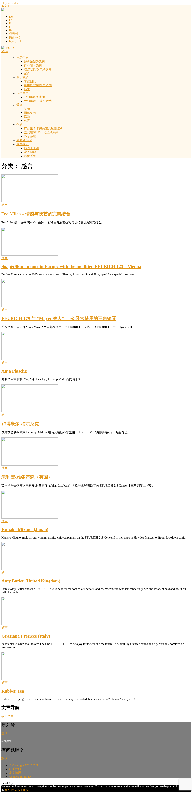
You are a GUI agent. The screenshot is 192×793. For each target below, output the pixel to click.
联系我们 (22, 144)
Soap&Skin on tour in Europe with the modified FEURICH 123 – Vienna (71, 266)
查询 (5, 733)
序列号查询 (31, 148)
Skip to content (10, 3)
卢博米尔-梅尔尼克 (20, 423)
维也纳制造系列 (34, 61)
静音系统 (30, 136)
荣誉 (19, 104)
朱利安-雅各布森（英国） (27, 477)
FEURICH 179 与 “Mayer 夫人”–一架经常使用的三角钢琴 (59, 318)
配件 (27, 73)
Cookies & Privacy (20, 776)
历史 (27, 89)
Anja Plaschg (14, 371)
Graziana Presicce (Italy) (26, 636)
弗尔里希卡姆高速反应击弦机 (43, 128)
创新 (19, 124)
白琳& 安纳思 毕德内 (38, 85)
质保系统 (30, 156)
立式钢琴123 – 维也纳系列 (41, 132)
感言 (5, 205)
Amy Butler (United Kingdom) (31, 581)
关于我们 (22, 77)
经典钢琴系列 (33, 65)
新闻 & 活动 (24, 140)
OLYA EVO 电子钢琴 (38, 69)
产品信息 (22, 57)
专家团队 (30, 81)
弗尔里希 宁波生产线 (38, 101)
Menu (5, 51)
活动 (27, 116)
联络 (5, 758)
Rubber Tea (13, 691)
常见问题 (30, 152)
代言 (27, 120)
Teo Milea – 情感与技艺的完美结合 (36, 213)
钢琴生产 (22, 93)
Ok (6, 789)
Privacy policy (19, 789)
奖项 (27, 108)
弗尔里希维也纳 (34, 97)
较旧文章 (8, 716)
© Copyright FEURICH (23, 765)
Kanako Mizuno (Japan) (25, 529)
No (9, 789)
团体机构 (30, 112)
